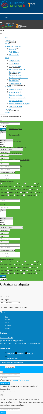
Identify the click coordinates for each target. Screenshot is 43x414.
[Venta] (3, 134)
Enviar (3, 412)
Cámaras (36, 187)
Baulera (18, 187)
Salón (11, 195)
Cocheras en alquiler (15, 141)
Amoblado (30, 184)
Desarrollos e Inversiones (13, 36)
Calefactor (27, 187)
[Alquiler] (3, 132)
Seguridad (19, 195)
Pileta (24, 192)
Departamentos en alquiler (17, 147)
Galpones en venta (15, 75)
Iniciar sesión (5, 383)
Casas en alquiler (14, 135)
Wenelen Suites (14, 55)
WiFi (39, 195)
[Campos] (6, 142)
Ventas (7, 61)
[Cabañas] (6, 140)
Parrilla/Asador (14, 192)
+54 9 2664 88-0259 (6, 338)
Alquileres (8, 86)
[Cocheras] (6, 146)
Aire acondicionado (9, 184)
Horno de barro (23, 189)
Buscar (3, 129)
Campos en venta (14, 61)
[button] (7, 181)
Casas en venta (14, 63)
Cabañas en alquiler (15, 129)
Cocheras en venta (15, 66)
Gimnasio (12, 189)
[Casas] (6, 144)
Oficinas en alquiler (15, 106)
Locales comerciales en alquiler (19, 104)
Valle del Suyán (14, 52)
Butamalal (12, 42)
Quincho (31, 192)
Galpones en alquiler (15, 153)
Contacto (7, 112)
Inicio (6, 17)
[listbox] (10, 303)
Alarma (21, 184)
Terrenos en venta (15, 116)
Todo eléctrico (30, 195)
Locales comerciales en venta (18, 78)
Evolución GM (9, 40)
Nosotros (7, 30)
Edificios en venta (15, 72)
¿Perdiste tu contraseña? (20, 380)
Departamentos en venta (17, 85)
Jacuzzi (33, 189)
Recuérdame (7, 380)
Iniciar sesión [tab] (10, 367)
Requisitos (8, 109)
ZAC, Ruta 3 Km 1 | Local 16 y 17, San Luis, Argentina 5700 (20, 343)
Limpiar (3, 126)
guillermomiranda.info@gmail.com (11, 340)
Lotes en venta (14, 110)
